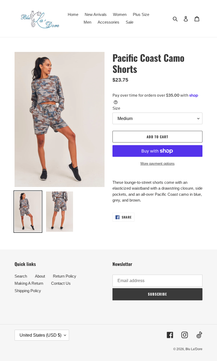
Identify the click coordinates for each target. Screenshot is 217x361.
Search (21, 276)
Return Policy (64, 276)
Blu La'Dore (194, 349)
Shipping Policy (28, 290)
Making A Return (29, 283)
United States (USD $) (40, 335)
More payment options (158, 164)
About (40, 276)
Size (116, 108)
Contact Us (61, 283)
